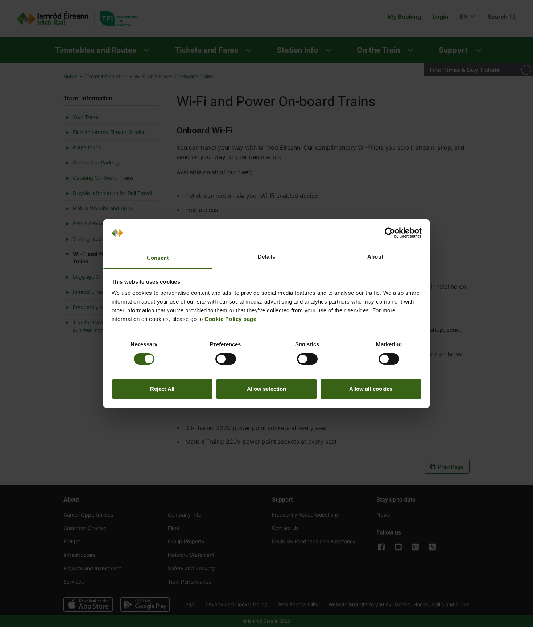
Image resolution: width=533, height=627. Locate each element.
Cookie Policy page (230, 319)
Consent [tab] (158, 258)
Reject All (162, 389)
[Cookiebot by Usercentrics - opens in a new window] (390, 232)
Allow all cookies (371, 389)
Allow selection (266, 389)
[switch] (225, 359)
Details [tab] (267, 257)
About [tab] (375, 257)
